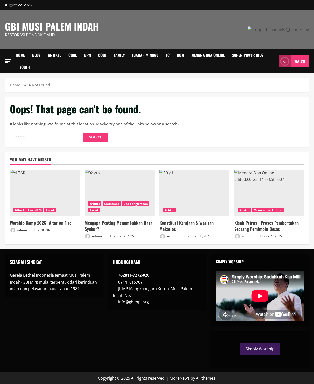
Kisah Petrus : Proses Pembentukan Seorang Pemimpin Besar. (266, 226)
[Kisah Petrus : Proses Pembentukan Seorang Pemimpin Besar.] (269, 193)
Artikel (54, 55)
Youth (24, 67)
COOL (72, 55)
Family (119, 55)
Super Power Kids (247, 55)
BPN (87, 55)
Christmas (111, 204)
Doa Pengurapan (135, 204)
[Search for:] (46, 137)
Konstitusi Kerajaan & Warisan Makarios (186, 226)
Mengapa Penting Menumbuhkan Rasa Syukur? (118, 226)
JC (168, 55)
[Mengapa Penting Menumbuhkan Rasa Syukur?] (120, 193)
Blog (36, 55)
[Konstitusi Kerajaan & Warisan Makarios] (194, 193)
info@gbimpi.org (133, 302)
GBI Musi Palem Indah (52, 26)
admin (22, 230)
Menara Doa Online (208, 55)
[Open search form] (273, 61)
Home (20, 55)
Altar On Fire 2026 (28, 210)
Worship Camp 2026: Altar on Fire (40, 223)
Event (50, 210)
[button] (8, 61)
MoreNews (180, 378)
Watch (299, 61)
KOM (180, 55)
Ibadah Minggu (145, 55)
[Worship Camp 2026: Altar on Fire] (45, 193)
